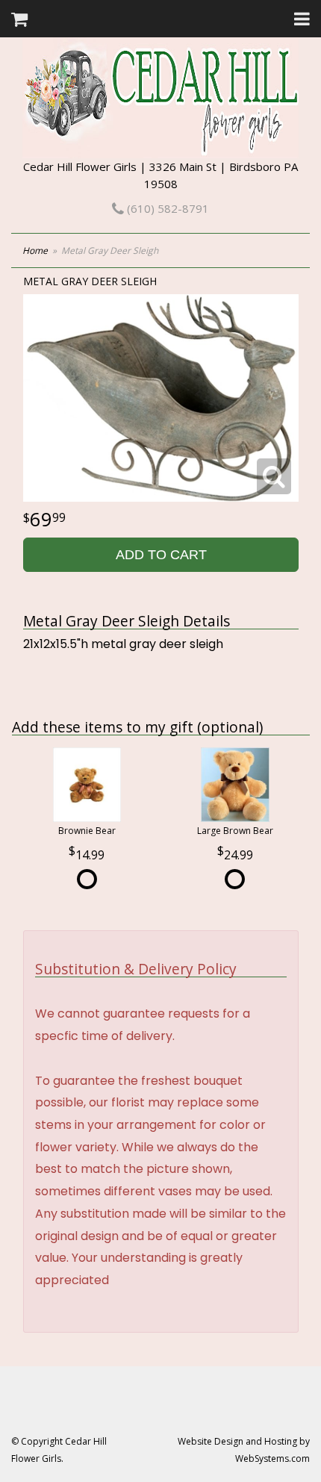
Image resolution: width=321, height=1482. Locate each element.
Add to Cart (161, 554)
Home (35, 250)
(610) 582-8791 (166, 208)
